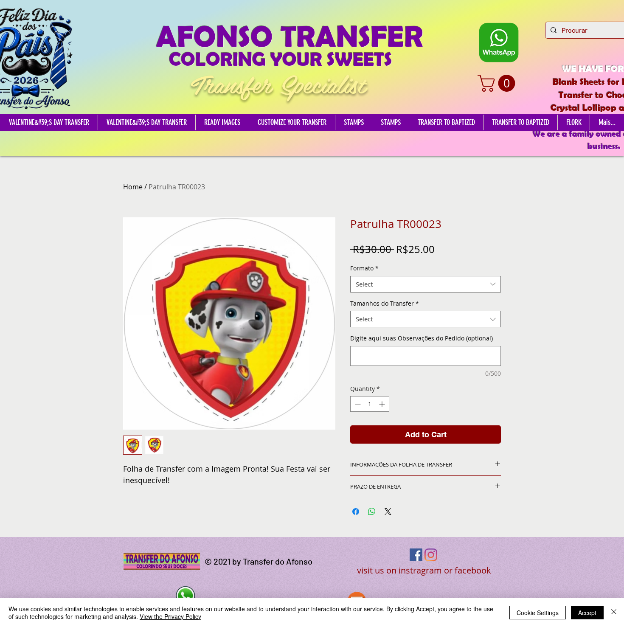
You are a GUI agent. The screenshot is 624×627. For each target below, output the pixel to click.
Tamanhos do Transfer (384, 303)
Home (133, 186)
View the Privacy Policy (170, 616)
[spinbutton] (369, 403)
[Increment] (382, 403)
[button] (498, 83)
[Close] (614, 612)
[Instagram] (430, 554)
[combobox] (425, 284)
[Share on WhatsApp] (372, 511)
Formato (364, 268)
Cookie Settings (538, 612)
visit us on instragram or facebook (424, 570)
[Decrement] (356, 403)
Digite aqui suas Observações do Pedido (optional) (421, 338)
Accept (587, 612)
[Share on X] (388, 511)
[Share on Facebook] (356, 511)
